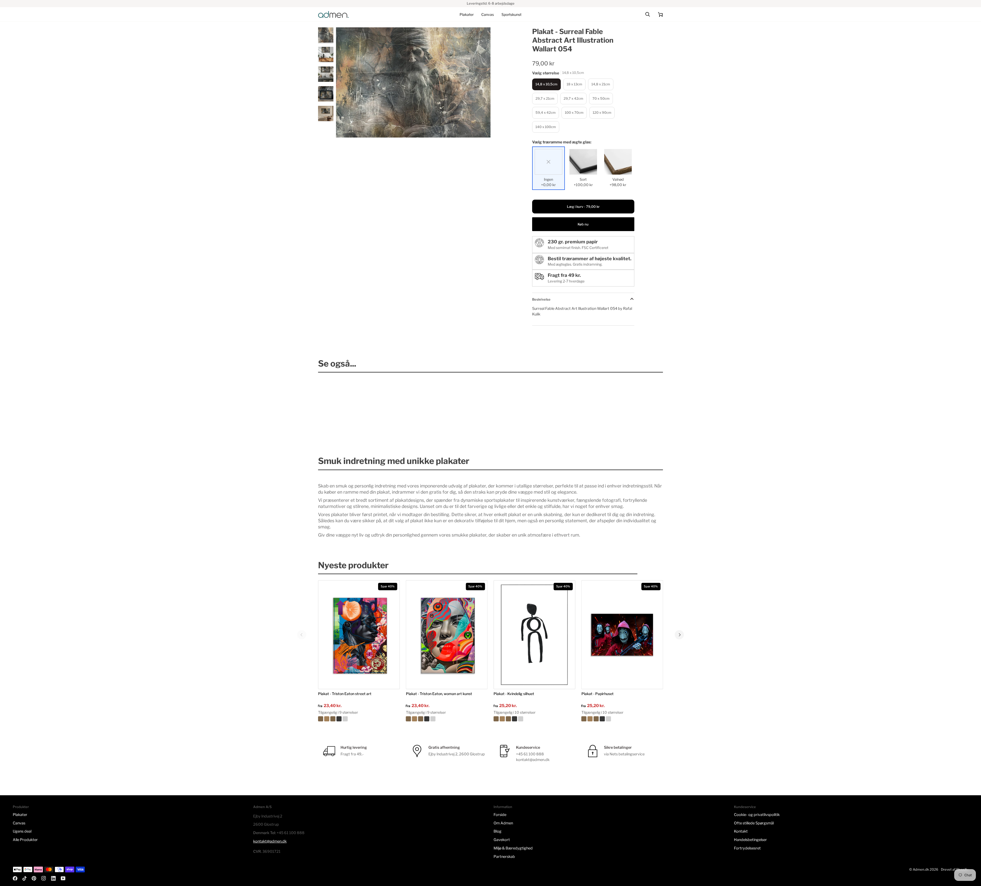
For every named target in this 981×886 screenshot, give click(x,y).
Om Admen (503, 823)
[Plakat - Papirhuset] (622, 718)
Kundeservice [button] (745, 807)
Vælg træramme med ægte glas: (561, 142)
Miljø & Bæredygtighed (513, 848)
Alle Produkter (25, 839)
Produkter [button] (21, 807)
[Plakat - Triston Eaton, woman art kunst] (447, 718)
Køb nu (583, 224)
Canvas (19, 823)
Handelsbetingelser (750, 839)
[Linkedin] (53, 878)
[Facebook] (15, 878)
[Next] (679, 634)
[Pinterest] (34, 878)
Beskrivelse (541, 299)
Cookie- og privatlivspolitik (757, 814)
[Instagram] (43, 878)
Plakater (20, 814)
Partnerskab (504, 856)
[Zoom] (413, 82)
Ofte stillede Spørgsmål (754, 823)
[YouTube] (63, 878)
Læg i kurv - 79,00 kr (583, 207)
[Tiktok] (24, 878)
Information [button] (503, 807)
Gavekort (502, 839)
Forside (500, 814)
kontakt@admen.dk (270, 841)
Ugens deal (22, 831)
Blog (497, 831)
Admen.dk (921, 869)
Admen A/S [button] (262, 807)
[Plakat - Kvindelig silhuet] (534, 718)
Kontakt (741, 831)
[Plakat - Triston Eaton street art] (359, 718)
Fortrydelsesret (747, 848)
